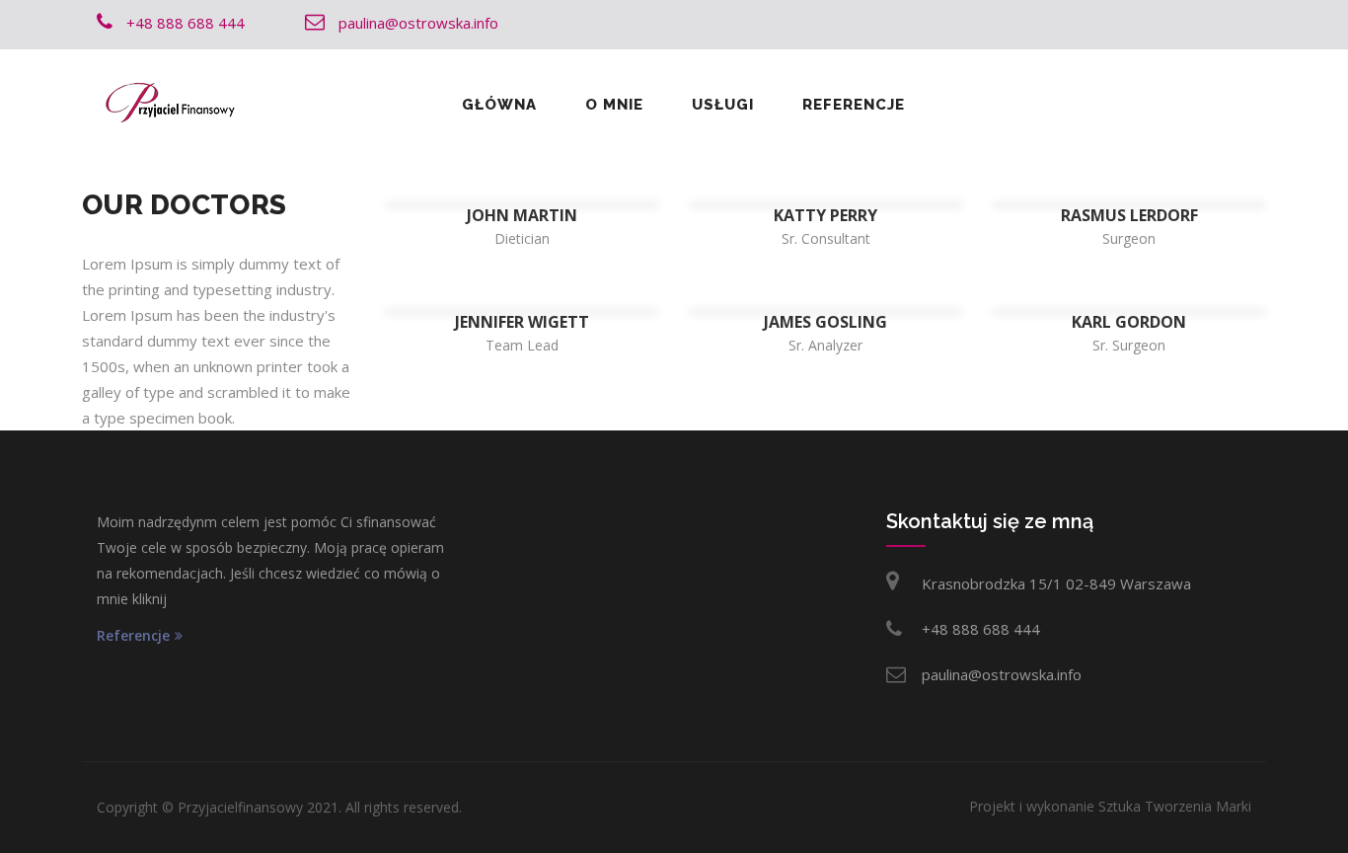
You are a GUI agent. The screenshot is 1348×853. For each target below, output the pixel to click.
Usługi (723, 105)
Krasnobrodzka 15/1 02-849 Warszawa (1056, 583)
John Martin (522, 215)
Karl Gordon (1129, 322)
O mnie (614, 105)
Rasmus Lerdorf (1129, 215)
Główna (499, 105)
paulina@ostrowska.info (1002, 674)
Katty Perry (825, 215)
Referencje (853, 105)
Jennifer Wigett (522, 322)
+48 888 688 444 (981, 629)
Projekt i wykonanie (1110, 806)
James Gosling (825, 322)
